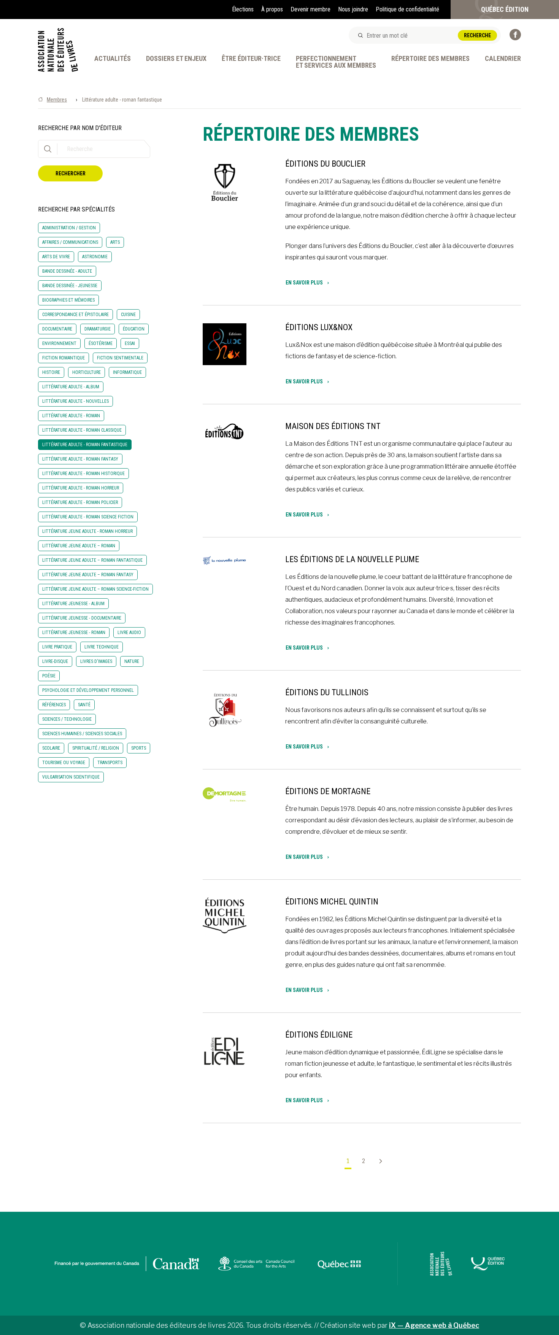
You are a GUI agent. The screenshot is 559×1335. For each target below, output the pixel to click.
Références (54, 704)
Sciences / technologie (67, 719)
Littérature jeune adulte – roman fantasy (87, 574)
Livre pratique (57, 647)
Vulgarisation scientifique (71, 777)
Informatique (127, 372)
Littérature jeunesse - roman (73, 632)
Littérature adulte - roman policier (80, 502)
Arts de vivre (56, 256)
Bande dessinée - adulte (67, 271)
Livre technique (101, 647)
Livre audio (129, 632)
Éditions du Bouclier (325, 163)
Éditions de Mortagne (327, 791)
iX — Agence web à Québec (434, 1325)
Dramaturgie (97, 329)
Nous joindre (353, 9)
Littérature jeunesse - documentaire (81, 618)
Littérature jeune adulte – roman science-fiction (95, 589)
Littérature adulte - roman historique (83, 473)
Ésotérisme (101, 343)
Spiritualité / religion (95, 748)
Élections (243, 9)
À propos (272, 9)
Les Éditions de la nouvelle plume (352, 559)
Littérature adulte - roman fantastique (84, 444)
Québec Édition (505, 9)
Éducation (134, 329)
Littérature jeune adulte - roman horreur (87, 531)
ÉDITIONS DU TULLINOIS (326, 692)
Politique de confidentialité (407, 9)
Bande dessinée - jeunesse (69, 285)
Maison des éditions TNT (333, 426)
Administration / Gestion (69, 227)
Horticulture (86, 372)
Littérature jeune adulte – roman (78, 545)
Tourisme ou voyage (63, 762)
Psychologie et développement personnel (88, 690)
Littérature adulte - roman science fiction (87, 517)
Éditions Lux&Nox (319, 327)
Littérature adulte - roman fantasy (80, 459)
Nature (131, 661)
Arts (115, 242)
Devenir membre (310, 9)
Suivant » (377, 1161)
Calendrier (503, 58)
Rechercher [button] (71, 173)
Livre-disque (55, 661)
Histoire (51, 372)
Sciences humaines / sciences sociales (82, 733)
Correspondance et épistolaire (75, 314)
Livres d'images (96, 661)
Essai (130, 343)
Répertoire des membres (430, 58)
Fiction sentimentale (120, 358)
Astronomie (95, 256)
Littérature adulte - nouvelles (75, 401)
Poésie (49, 676)
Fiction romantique (63, 358)
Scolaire (51, 748)
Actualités (112, 58)
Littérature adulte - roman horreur (80, 488)
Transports (109, 762)
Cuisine (128, 314)
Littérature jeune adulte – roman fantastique (92, 560)
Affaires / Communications (70, 242)
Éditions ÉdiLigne (319, 1034)
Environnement (59, 343)
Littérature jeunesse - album (73, 603)
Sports (138, 748)
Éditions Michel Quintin (331, 901)
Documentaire (57, 329)
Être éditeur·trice (251, 58)
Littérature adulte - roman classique (82, 430)
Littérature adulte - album (70, 386)
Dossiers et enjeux (176, 58)
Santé (84, 704)
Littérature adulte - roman (71, 415)
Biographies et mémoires (68, 300)
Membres (57, 100)
